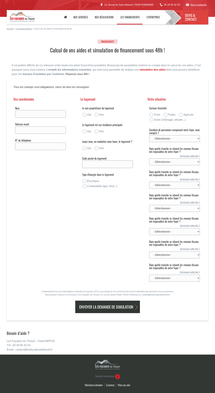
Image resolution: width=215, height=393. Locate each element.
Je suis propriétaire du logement (98, 108)
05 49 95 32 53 (172, 4)
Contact (110, 385)
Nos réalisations (104, 17)
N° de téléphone (23, 140)
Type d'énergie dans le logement (98, 174)
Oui (89, 114)
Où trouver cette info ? (190, 156)
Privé (157, 114)
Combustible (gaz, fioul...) (102, 186)
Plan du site (124, 385)
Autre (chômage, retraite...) (169, 119)
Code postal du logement (94, 158)
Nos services (80, 17)
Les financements (130, 17)
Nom (17, 108)
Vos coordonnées (23, 99)
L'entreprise (153, 17)
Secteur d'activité (158, 108)
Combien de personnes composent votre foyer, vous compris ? (174, 131)
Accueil (65, 17)
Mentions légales (94, 385)
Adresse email (22, 124)
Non (101, 114)
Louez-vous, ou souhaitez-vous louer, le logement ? (107, 141)
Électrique (93, 181)
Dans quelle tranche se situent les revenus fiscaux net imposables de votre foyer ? (174, 150)
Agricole (189, 114)
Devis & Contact (191, 17)
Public (172, 114)
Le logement (87, 99)
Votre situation (156, 99)
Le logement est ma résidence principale (102, 124)
